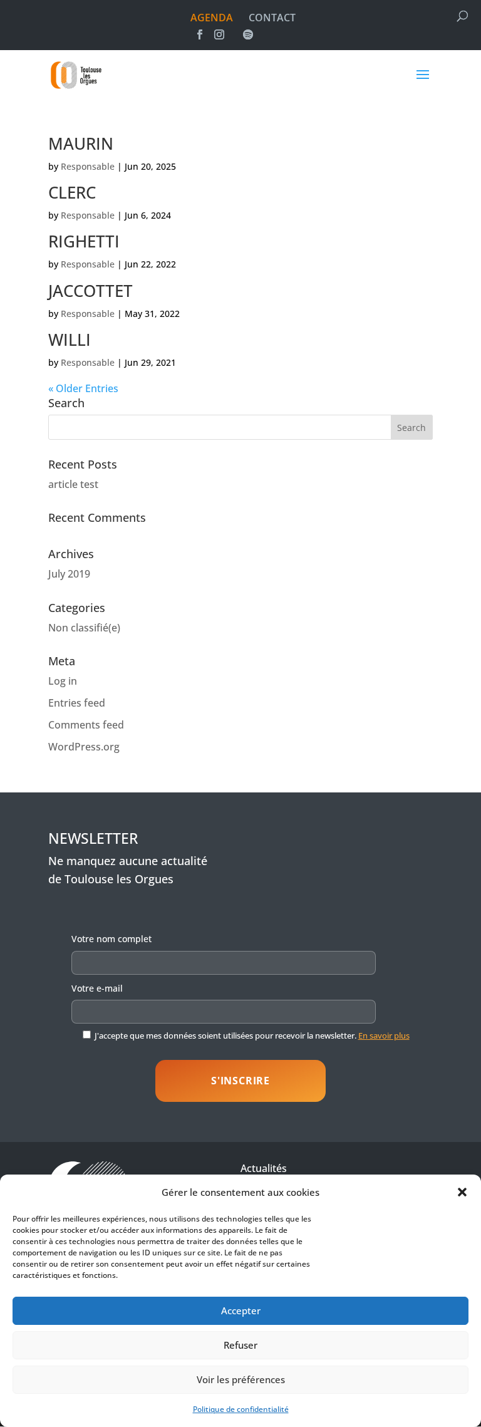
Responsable (88, 166)
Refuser (240, 1345)
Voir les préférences (241, 1379)
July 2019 (69, 574)
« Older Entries (83, 388)
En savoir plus (384, 1035)
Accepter (241, 1310)
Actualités (263, 1168)
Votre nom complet (111, 939)
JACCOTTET (90, 290)
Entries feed (76, 703)
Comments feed (86, 725)
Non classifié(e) (84, 628)
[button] (462, 1192)
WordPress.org (84, 747)
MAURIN (80, 143)
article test (73, 484)
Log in (62, 681)
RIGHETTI (84, 241)
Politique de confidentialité (241, 1409)
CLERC (72, 192)
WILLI (69, 339)
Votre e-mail (97, 988)
